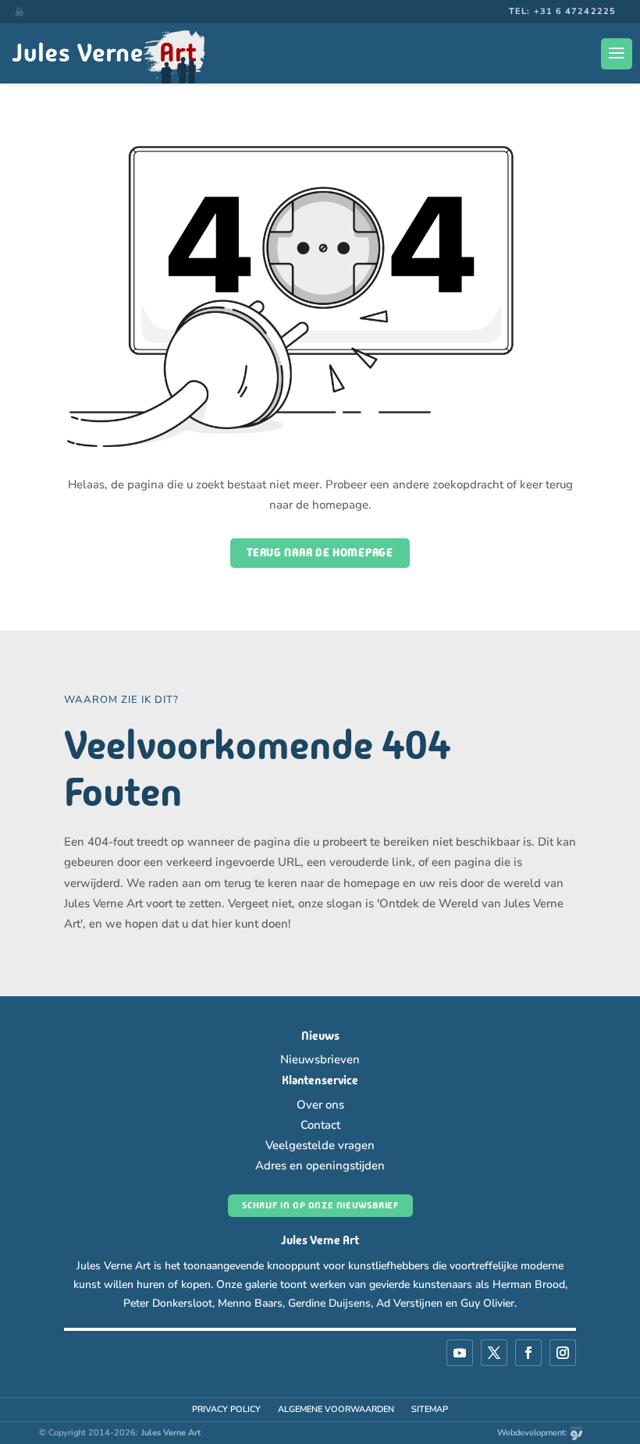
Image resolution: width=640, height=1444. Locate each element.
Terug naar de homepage (320, 552)
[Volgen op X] (494, 1352)
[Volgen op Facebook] (528, 1352)
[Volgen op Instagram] (562, 1352)
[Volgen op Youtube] (459, 1352)
